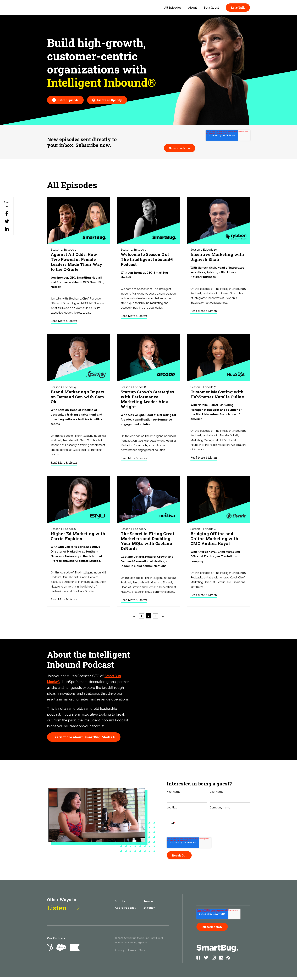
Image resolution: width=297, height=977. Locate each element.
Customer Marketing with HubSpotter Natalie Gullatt (217, 394)
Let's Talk (238, 7)
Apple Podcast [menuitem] (125, 907)
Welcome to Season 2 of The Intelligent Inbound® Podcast (147, 259)
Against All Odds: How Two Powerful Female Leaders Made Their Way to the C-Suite (76, 262)
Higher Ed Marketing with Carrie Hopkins (78, 536)
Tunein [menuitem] (148, 901)
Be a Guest (211, 7)
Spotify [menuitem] (120, 901)
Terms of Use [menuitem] (136, 950)
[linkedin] (7, 229)
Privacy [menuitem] (119, 950)
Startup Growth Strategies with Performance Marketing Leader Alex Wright (147, 399)
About (192, 7)
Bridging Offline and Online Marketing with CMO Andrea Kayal (214, 538)
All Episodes (172, 7)
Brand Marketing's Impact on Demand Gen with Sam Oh (77, 397)
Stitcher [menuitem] (149, 907)
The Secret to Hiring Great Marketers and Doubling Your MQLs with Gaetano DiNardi (147, 541)
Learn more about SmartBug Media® (83, 737)
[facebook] (6, 213)
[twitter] (7, 221)
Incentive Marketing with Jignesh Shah (217, 257)
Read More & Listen (64, 321)
